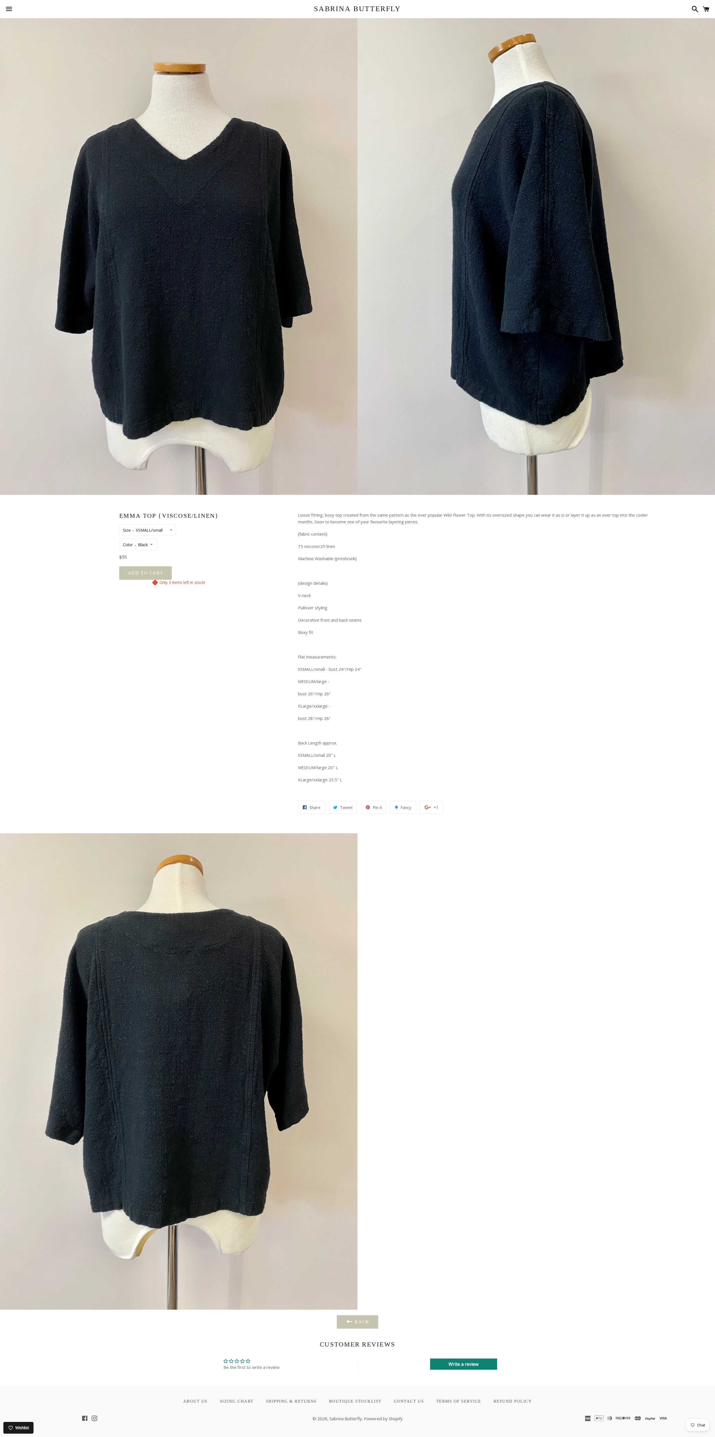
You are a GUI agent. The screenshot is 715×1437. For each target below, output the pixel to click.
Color (128, 544)
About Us (195, 1401)
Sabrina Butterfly (357, 9)
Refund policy (513, 1401)
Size (127, 530)
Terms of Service (458, 1401)
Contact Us (409, 1401)
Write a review (463, 1364)
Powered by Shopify (383, 1418)
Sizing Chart (237, 1401)
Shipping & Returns (291, 1401)
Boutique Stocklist (355, 1401)
